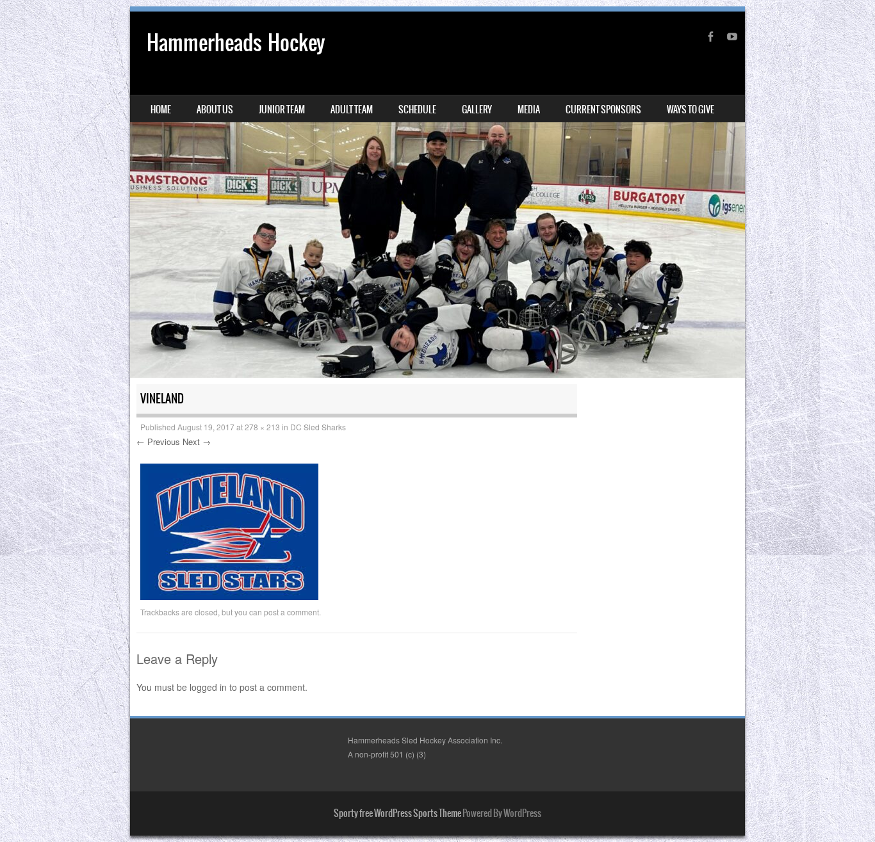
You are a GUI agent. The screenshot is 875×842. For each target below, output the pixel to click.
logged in (208, 687)
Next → (197, 441)
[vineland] (229, 596)
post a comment (291, 611)
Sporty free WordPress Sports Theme (397, 813)
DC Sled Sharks (318, 426)
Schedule (417, 109)
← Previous (158, 441)
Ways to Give (690, 109)
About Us (215, 109)
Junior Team (282, 109)
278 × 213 (262, 426)
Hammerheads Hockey (236, 42)
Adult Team (352, 109)
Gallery (477, 109)
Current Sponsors (603, 109)
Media (529, 109)
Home (161, 109)
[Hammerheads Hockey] (437, 195)
